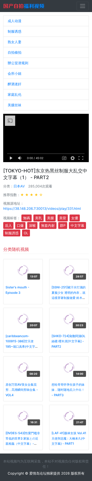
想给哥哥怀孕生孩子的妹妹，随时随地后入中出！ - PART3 (68, 390)
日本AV (19, 186)
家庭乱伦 (14, 94)
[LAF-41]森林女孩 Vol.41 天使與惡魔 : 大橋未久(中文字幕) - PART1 (69, 438)
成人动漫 (14, 21)
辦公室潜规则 (18, 63)
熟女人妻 (14, 42)
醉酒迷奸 (14, 84)
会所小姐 (14, 73)
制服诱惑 (14, 31)
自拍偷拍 (14, 52)
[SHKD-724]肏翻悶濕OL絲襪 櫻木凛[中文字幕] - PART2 (68, 341)
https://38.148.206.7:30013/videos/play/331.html (42, 208)
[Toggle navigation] (83, 6)
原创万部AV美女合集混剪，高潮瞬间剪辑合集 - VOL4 (22, 390)
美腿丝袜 (14, 105)
